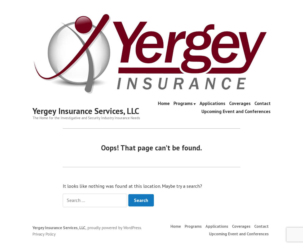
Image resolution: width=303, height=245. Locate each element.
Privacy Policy (44, 234)
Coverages (240, 104)
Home (164, 104)
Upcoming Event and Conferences (236, 111)
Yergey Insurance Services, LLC (85, 110)
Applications (212, 104)
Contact (262, 104)
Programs (183, 104)
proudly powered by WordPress (114, 227)
